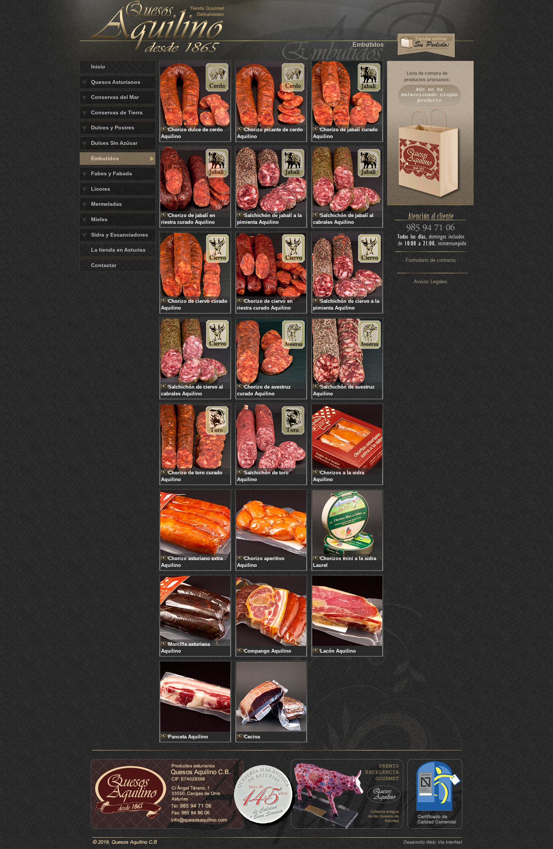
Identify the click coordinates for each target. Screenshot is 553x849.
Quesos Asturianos (115, 82)
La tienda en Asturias (118, 250)
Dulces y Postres (112, 128)
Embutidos (105, 158)
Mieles (99, 219)
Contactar (103, 265)
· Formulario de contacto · (431, 260)
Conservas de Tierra (117, 112)
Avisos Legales (430, 281)
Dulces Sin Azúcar (114, 143)
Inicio (98, 67)
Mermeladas (106, 204)
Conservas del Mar (115, 97)
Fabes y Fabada (111, 173)
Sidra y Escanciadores (119, 235)
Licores (100, 189)
